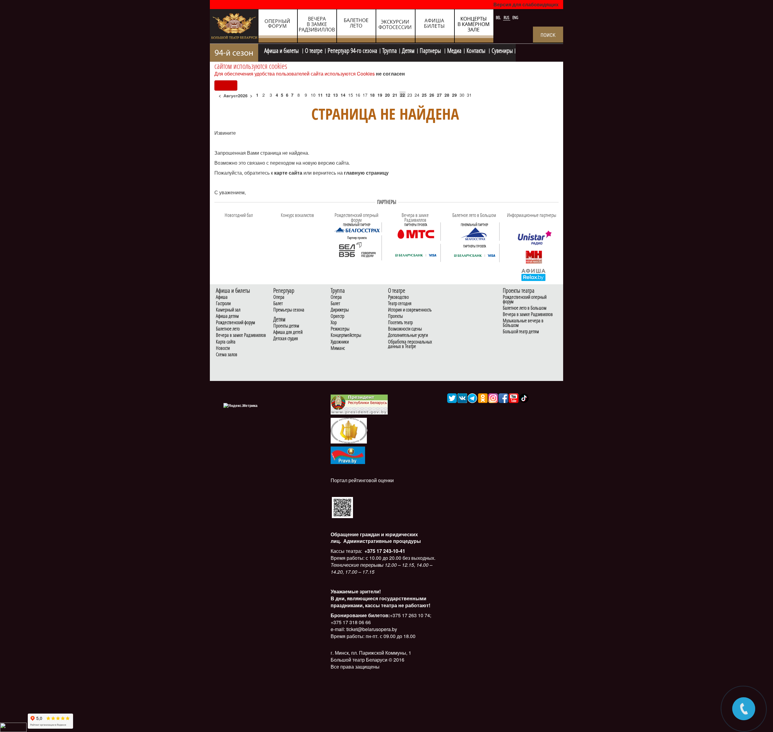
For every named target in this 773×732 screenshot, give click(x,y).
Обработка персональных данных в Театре (410, 344)
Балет (278, 303)
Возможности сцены (405, 329)
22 (402, 95)
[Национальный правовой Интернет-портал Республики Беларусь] (348, 454)
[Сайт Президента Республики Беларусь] (359, 404)
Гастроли (223, 303)
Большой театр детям (521, 331)
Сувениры (502, 49)
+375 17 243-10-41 (384, 550)
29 (454, 95)
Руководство (398, 297)
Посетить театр (400, 322)
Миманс (338, 348)
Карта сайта (226, 342)
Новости (223, 348)
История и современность (410, 310)
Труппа (389, 49)
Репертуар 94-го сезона (352, 49)
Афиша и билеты (282, 49)
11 (320, 95)
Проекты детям (286, 326)
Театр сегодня (400, 303)
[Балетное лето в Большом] (474, 233)
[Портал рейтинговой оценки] (342, 506)
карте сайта (288, 172)
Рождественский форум (235, 322)
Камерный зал (228, 310)
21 (395, 95)
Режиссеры (340, 329)
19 (379, 95)
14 (343, 95)
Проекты (395, 316)
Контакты (476, 49)
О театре (313, 49)
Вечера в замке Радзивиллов (241, 335)
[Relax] (533, 274)
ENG (515, 17)
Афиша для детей (288, 332)
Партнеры (431, 49)
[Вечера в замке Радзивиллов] (415, 233)
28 (446, 95)
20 (387, 95)
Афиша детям (227, 316)
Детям (408, 49)
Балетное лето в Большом (525, 308)
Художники (340, 342)
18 (372, 95)
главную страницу (366, 172)
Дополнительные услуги (408, 335)
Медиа (454, 49)
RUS (507, 17)
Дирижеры (340, 310)
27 (439, 95)
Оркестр (337, 316)
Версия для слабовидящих (526, 4)
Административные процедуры (381, 540)
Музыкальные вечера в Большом (523, 322)
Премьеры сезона (288, 310)
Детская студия (285, 338)
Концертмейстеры (346, 335)
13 (335, 95)
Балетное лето (228, 329)
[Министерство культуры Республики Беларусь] (349, 430)
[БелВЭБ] (357, 250)
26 (431, 95)
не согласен (390, 73)
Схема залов (226, 354)
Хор (334, 322)
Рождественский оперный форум (525, 299)
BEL (499, 17)
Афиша (222, 297)
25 (424, 95)
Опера (278, 297)
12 (328, 95)
